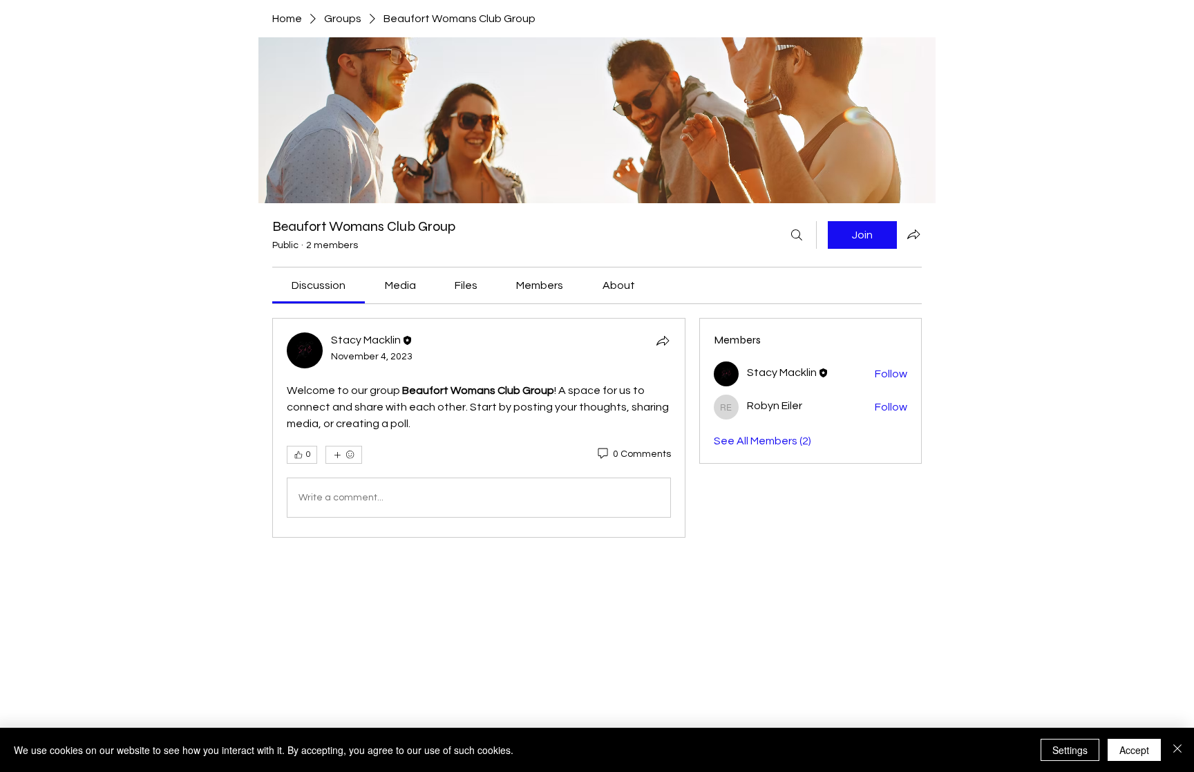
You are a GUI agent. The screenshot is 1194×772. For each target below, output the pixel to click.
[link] (318, 285)
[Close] (1177, 750)
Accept (1134, 750)
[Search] (796, 235)
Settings (1070, 750)
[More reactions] (343, 455)
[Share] (662, 340)
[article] (478, 428)
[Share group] (913, 234)
